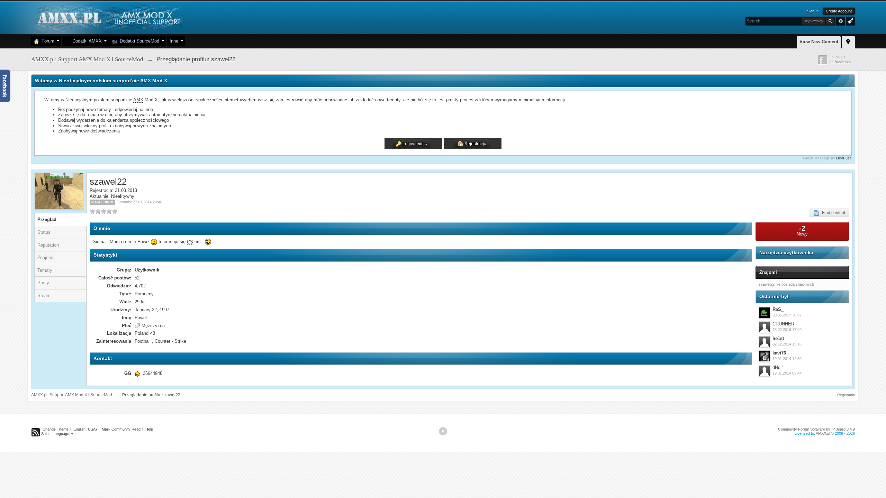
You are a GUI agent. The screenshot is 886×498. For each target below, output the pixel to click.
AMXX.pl (823, 433)
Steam (44, 295)
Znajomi (45, 257)
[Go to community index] (108, 17)
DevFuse (844, 158)
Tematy (44, 270)
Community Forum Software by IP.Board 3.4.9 (816, 429)
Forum (46, 41)
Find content (832, 212)
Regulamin (846, 395)
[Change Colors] (849, 20)
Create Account (839, 11)
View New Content (818, 41)
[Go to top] (443, 431)
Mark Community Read (121, 429)
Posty (43, 282)
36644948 (152, 373)
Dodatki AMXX (86, 41)
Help (149, 429)
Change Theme (56, 429)
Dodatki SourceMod (138, 41)
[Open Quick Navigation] (848, 41)
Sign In (813, 11)
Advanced (840, 21)
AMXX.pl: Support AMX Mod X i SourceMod (71, 395)
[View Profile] (764, 313)
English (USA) (85, 429)
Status (44, 232)
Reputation (48, 245)
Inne (174, 41)
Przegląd (46, 219)
